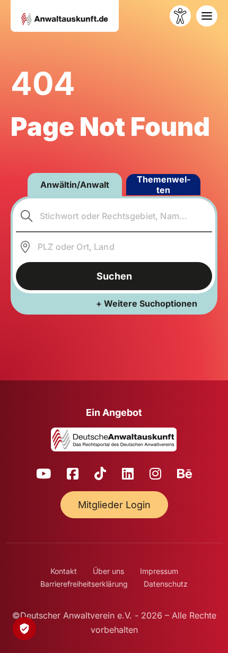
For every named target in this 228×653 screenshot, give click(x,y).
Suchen (114, 276)
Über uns (108, 571)
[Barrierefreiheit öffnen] (180, 16)
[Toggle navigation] (206, 16)
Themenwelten (163, 184)
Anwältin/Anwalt (74, 184)
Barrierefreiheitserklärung (84, 583)
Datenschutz (166, 583)
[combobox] (114, 216)
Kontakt (63, 571)
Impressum (159, 571)
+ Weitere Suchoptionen (146, 303)
